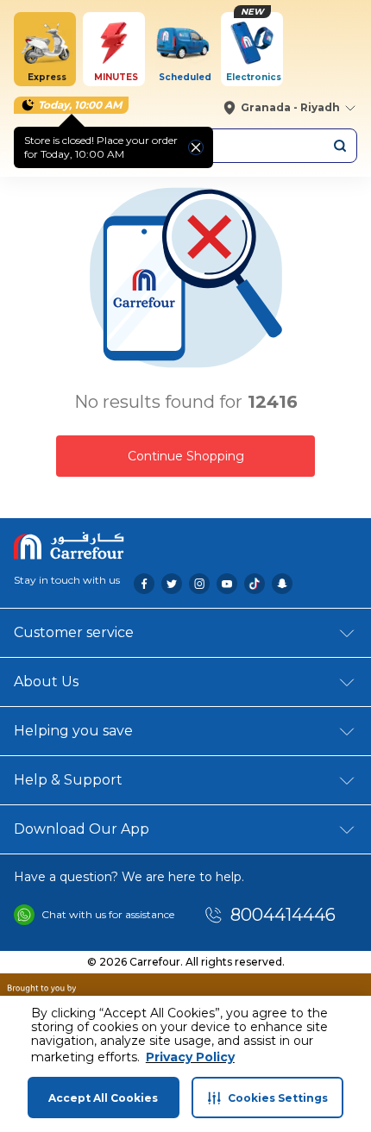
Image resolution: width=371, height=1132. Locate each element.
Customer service (74, 632)
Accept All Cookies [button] (103, 1097)
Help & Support (68, 780)
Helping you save (73, 730)
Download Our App (81, 829)
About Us (46, 681)
